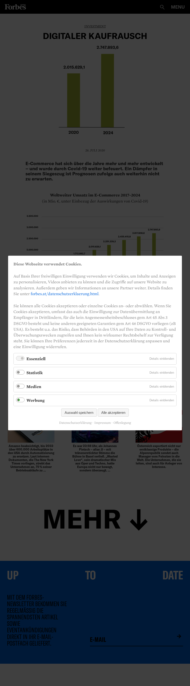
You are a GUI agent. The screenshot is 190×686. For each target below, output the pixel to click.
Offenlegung (122, 423)
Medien (33, 386)
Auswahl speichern (79, 413)
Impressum (102, 423)
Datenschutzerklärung (75, 423)
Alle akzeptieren (113, 413)
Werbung (35, 400)
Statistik (34, 372)
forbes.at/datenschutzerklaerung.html (64, 293)
